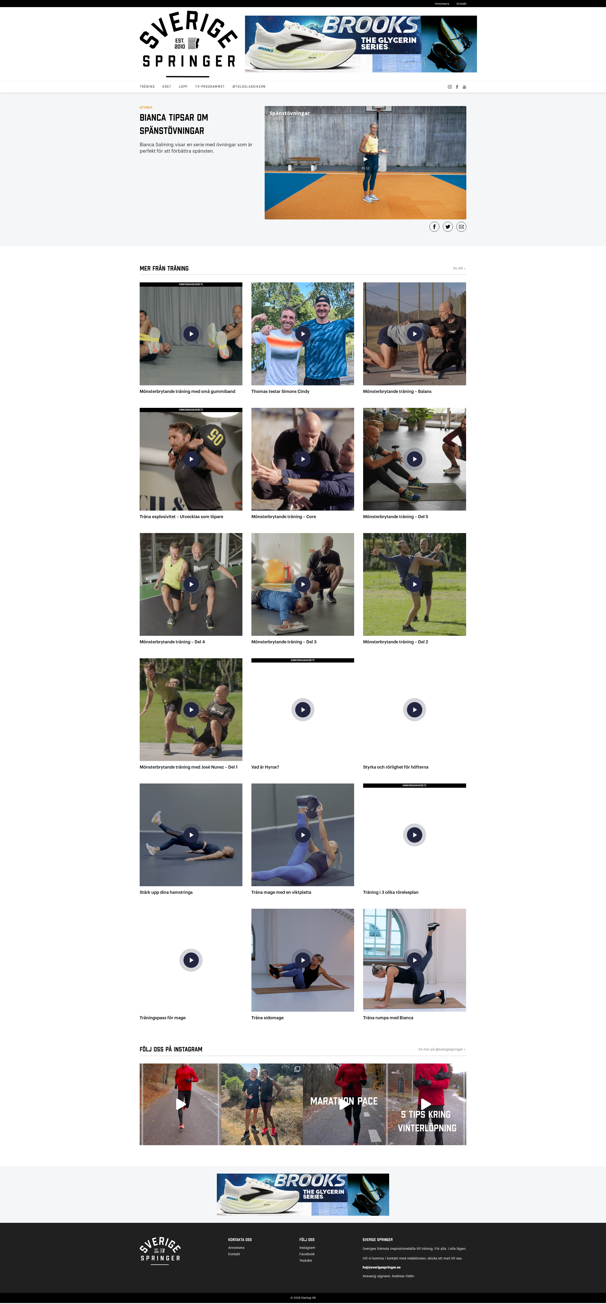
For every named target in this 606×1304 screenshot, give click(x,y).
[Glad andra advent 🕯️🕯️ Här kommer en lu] (344, 1104)
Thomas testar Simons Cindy (280, 391)
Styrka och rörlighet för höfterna (395, 767)
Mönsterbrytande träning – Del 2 (395, 642)
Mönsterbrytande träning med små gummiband (187, 391)
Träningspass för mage (163, 1018)
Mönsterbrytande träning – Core (283, 517)
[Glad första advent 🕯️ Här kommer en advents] (425, 1104)
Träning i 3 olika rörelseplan (391, 892)
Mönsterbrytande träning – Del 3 (283, 642)
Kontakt (461, 3)
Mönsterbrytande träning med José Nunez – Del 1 (189, 767)
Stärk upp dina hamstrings (166, 892)
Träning (147, 87)
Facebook (307, 1254)
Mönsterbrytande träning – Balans (397, 391)
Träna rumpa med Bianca (388, 1018)
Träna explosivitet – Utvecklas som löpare (181, 517)
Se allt (459, 268)
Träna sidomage (267, 1018)
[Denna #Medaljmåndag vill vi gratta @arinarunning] (262, 1104)
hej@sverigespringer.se (382, 1267)
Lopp (183, 87)
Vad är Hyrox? (265, 767)
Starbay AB (308, 1297)
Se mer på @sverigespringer (442, 1049)
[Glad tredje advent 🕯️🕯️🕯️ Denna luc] (180, 1104)
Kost (166, 87)
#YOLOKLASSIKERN (249, 87)
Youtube (305, 1260)
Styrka (146, 107)
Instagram (307, 1248)
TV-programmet (210, 87)
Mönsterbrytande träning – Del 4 (172, 642)
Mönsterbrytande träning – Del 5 (395, 517)
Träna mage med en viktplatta (281, 892)
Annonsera (442, 3)
